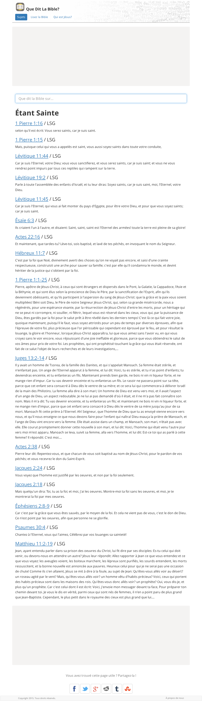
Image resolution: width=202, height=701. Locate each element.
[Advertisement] (101, 56)
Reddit (106, 689)
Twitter (85, 689)
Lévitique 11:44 (31, 155)
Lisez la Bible (39, 17)
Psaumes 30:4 (30, 527)
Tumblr (117, 689)
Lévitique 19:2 (30, 177)
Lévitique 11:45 (31, 199)
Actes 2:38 (26, 446)
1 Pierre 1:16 (29, 123)
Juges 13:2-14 (29, 358)
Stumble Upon (128, 689)
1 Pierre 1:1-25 (31, 279)
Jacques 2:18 (28, 484)
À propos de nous (175, 697)
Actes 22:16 (27, 236)
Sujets (21, 17)
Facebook (74, 689)
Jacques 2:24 (28, 467)
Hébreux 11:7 (30, 253)
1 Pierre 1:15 (29, 139)
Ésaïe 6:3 (24, 220)
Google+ (96, 689)
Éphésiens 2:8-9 (32, 505)
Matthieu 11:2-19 (34, 543)
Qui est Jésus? (62, 17)
